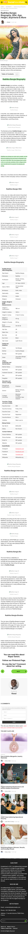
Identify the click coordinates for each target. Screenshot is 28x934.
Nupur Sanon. (14, 656)
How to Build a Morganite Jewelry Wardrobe (11, 757)
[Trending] (3, 764)
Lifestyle (3, 754)
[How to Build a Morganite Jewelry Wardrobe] (14, 743)
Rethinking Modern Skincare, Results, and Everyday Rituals (13, 848)
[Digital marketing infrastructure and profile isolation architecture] (14, 774)
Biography (5, 10)
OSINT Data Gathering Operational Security (12, 817)
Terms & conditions (6, 928)
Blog (2, 815)
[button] (2, 2)
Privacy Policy (11, 926)
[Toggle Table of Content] (16, 74)
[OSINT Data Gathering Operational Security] (14, 804)
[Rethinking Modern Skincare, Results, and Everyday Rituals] (14, 834)
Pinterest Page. (19, 660)
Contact (15, 928)
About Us (3, 926)
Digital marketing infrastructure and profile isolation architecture (12, 787)
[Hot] (3, 794)
